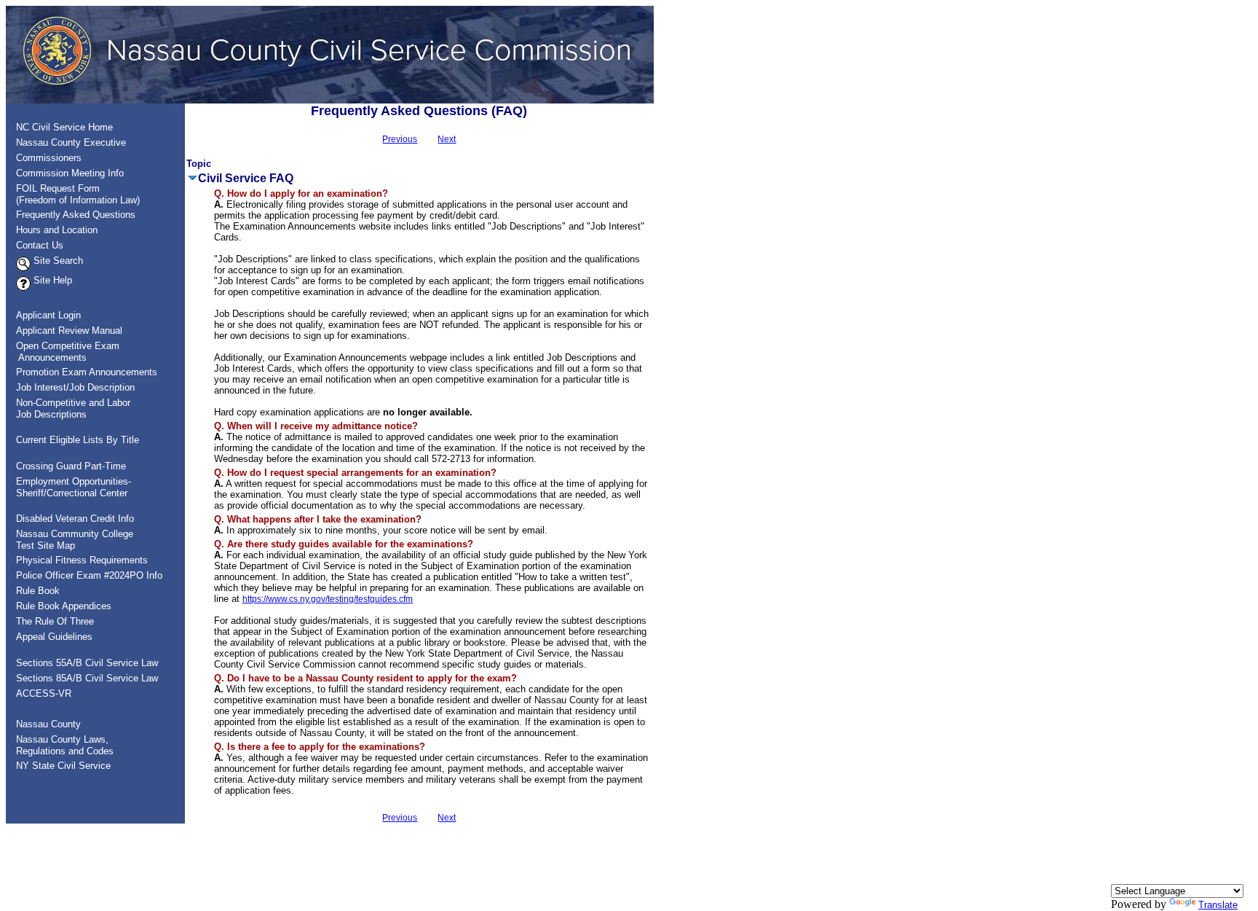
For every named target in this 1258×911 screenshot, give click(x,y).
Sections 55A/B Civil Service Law (87, 662)
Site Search (57, 260)
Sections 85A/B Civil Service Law (87, 678)
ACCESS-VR (43, 693)
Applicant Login (48, 315)
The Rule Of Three (55, 621)
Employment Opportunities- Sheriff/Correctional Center (69, 487)
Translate (1218, 904)
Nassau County (48, 724)
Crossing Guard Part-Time (71, 466)
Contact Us (39, 245)
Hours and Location (57, 229)
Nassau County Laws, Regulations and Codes (60, 745)
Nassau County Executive (71, 142)
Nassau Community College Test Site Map (70, 539)
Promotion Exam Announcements (86, 372)
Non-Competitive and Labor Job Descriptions (68, 408)
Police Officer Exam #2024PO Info (89, 575)
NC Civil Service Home (64, 127)
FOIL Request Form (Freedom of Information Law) (73, 194)
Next (447, 139)
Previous (399, 139)
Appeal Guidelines (54, 636)
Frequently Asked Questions (75, 214)
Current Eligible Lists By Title (77, 439)
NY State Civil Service (63, 765)
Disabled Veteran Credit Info (75, 518)
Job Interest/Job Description (75, 387)
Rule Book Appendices (63, 606)
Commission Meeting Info (70, 173)
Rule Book (38, 590)
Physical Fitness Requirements (82, 560)
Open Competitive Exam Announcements (63, 351)
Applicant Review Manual (69, 330)
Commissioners (49, 157)
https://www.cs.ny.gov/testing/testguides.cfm (327, 599)
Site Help (51, 280)
